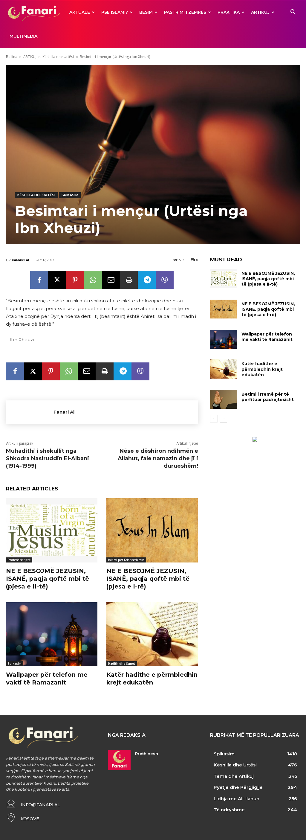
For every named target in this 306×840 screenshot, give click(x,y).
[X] (57, 280)
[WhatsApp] (93, 280)
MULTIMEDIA (23, 36)
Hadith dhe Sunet (121, 663)
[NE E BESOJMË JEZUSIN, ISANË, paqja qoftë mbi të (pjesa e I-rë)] (152, 530)
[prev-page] (214, 419)
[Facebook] (39, 280)
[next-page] (223, 419)
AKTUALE (79, 12)
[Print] (129, 280)
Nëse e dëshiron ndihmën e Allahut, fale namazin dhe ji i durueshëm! (158, 458)
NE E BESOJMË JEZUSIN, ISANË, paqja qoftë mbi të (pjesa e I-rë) (147, 578)
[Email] (111, 280)
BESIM (146, 12)
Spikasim (70, 195)
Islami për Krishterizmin (126, 560)
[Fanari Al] (29, 412)
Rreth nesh (146, 753)
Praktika (229, 12)
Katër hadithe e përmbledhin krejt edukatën (262, 369)
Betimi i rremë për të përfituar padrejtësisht (267, 396)
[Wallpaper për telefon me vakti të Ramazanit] (51, 634)
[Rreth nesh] (119, 760)
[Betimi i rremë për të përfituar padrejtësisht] (223, 399)
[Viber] (165, 280)
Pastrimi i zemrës (185, 12)
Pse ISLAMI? (114, 12)
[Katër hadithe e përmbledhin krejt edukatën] (152, 634)
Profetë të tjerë (19, 560)
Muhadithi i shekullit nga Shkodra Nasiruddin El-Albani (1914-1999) (47, 458)
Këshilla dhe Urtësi (58, 56)
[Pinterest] (75, 280)
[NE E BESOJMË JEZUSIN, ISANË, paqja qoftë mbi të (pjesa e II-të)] (51, 530)
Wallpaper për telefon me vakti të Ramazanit (267, 336)
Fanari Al (21, 260)
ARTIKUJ (260, 12)
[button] (293, 13)
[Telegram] (147, 280)
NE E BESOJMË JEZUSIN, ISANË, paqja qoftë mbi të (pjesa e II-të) (47, 578)
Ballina (11, 56)
